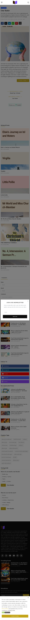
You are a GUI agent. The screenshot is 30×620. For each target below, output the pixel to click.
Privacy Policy (5, 608)
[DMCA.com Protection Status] (6, 612)
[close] (28, 597)
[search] (28, 2)
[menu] (1, 2)
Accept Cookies (15, 616)
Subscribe (15, 316)
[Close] (27, 301)
